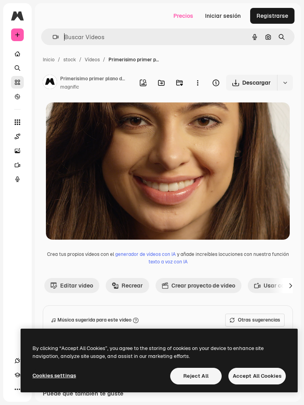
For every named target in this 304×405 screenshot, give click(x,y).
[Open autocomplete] (52, 37)
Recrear (132, 285)
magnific (69, 87)
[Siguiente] (290, 285)
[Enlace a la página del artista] (50, 83)
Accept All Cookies (257, 376)
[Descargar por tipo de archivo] (285, 83)
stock (69, 60)
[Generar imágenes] (17, 150)
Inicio (49, 60)
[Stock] (17, 82)
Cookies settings (54, 375)
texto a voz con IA (168, 262)
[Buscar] (17, 68)
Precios (183, 15)
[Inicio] (17, 53)
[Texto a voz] (17, 179)
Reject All (196, 376)
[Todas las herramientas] (17, 122)
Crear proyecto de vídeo (203, 285)
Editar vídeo (76, 285)
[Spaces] (17, 136)
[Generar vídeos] (17, 165)
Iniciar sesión (223, 15)
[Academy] (17, 375)
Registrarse (272, 15)
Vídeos (92, 60)
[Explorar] (17, 96)
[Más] (17, 389)
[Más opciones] (197, 83)
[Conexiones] (17, 360)
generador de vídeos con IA (145, 254)
